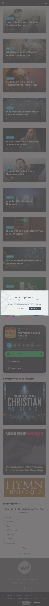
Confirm (33, 308)
